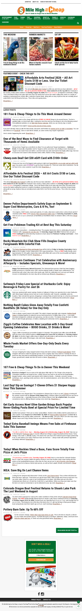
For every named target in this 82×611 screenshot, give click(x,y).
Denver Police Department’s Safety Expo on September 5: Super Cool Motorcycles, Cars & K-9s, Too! (37, 205)
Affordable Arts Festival (39, 89)
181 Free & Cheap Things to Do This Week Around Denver (37, 114)
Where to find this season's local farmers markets (40, 63)
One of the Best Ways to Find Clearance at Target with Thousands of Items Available (35, 140)
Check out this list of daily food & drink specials (66, 63)
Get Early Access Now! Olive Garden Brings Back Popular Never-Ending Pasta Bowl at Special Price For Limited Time (39, 406)
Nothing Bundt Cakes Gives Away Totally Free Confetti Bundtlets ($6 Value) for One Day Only (36, 306)
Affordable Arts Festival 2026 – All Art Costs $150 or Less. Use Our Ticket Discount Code (48, 80)
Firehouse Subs (28, 434)
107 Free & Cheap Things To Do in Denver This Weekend (36, 367)
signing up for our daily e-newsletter (62, 128)
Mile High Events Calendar (40, 123)
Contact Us (47, 599)
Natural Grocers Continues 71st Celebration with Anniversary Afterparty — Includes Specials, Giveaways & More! (40, 262)
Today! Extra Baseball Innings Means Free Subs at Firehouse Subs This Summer (39, 425)
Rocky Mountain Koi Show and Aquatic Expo (28, 249)
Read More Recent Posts (67, 530)
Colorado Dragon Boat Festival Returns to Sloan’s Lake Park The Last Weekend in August (39, 490)
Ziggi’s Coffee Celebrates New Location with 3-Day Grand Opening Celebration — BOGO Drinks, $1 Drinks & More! (38, 326)
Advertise (28, 2)
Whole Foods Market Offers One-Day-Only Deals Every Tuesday (36, 345)
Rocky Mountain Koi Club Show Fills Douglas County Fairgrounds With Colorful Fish (34, 243)
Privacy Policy (36, 599)
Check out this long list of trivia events (39, 126)
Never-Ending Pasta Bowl (58, 414)
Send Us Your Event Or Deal (48, 2)
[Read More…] (7, 101)
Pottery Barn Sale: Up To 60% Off (23, 509)
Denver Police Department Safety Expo (43, 214)
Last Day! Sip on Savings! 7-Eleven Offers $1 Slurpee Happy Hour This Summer (39, 387)
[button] (5, 22)
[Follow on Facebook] (39, 594)
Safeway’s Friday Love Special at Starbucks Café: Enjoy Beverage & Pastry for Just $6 (36, 285)
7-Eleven (66, 393)
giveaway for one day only (31, 232)
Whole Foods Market (64, 352)
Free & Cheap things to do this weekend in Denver (13, 63)
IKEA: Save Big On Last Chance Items (26, 470)
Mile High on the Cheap (41, 11)
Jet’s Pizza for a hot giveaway (66, 461)
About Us (35, 2)
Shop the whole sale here (22, 518)
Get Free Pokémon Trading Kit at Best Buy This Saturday (37, 224)
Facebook (17, 130)
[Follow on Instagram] (42, 594)
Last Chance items (53, 475)
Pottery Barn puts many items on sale (41, 515)
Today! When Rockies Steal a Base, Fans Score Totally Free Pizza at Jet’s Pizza (38, 451)
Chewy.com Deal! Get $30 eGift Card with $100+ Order (35, 158)
